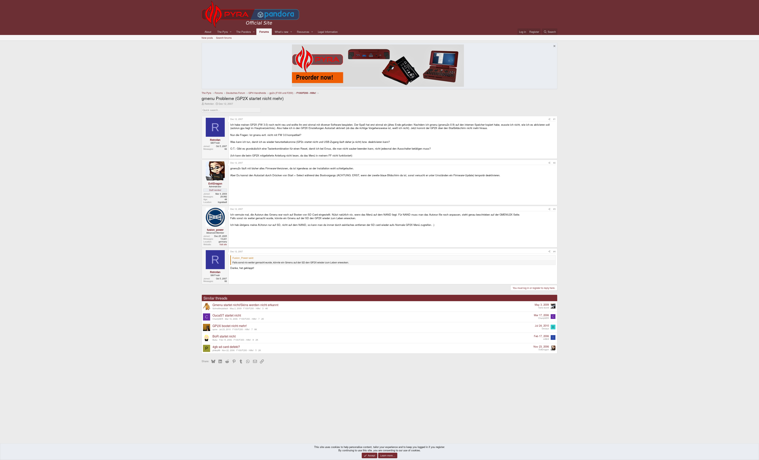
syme (214, 329)
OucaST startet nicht (226, 315)
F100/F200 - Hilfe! (252, 308)
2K (262, 318)
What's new (281, 32)
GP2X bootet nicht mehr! (229, 325)
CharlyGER (217, 318)
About (208, 32)
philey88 (216, 350)
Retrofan (209, 103)
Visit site (223, 244)
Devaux (545, 328)
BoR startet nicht (224, 336)
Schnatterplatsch (220, 308)
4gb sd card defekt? (226, 346)
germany (223, 241)
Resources (303, 32)
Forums (264, 32)
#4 (554, 251)
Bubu (214, 339)
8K (255, 329)
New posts (207, 37)
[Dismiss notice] (554, 46)
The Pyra (222, 32)
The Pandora (243, 32)
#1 (554, 119)
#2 (554, 162)
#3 (554, 208)
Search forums (224, 37)
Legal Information (328, 32)
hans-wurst (543, 307)
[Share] (549, 119)
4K (266, 308)
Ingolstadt (222, 202)
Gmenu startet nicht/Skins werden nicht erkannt (245, 305)
